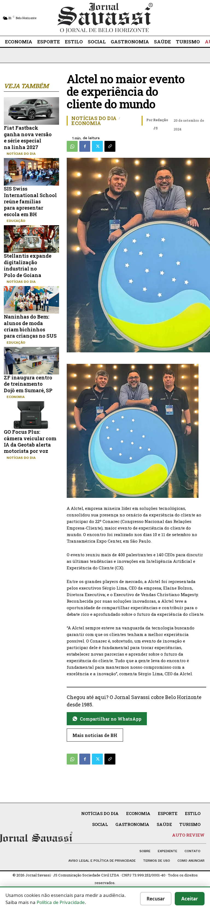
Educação (16, 221)
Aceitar (189, 899)
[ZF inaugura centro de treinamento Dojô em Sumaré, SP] (31, 360)
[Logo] (105, 18)
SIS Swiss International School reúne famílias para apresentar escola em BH (30, 201)
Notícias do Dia (21, 154)
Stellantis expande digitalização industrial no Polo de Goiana (27, 265)
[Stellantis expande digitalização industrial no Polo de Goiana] (31, 239)
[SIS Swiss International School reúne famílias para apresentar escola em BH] (31, 172)
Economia (16, 397)
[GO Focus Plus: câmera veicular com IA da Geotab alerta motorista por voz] (31, 415)
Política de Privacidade (61, 902)
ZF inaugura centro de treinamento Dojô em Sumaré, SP (28, 384)
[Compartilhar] (109, 146)
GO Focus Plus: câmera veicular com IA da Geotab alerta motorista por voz (30, 441)
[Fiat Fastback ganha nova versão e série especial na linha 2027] (31, 111)
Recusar (156, 899)
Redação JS (160, 124)
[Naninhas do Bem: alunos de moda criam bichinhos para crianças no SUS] (31, 300)
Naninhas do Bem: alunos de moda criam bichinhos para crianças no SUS (30, 326)
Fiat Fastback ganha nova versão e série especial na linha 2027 (28, 137)
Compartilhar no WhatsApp (110, 719)
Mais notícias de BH (94, 735)
